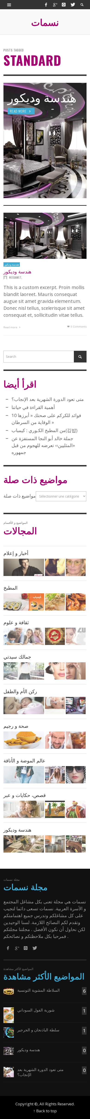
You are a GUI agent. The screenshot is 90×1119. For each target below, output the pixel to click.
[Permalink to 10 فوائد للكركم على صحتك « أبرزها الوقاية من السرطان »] (23, 740)
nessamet (15, 277)
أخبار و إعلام (15, 552)
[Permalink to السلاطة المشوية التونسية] (8, 991)
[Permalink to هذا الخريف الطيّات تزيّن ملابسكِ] (23, 671)
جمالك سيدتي (17, 656)
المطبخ (10, 587)
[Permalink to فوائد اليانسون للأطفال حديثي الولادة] (55, 705)
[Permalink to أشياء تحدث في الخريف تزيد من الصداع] (55, 740)
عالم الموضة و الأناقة (24, 760)
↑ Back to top (45, 1110)
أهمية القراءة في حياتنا (33, 407)
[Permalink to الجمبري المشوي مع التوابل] (76, 602)
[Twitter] (72, 4)
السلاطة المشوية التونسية (38, 990)
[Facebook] (46, 4)
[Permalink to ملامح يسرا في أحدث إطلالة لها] (76, 567)
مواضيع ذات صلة (19, 496)
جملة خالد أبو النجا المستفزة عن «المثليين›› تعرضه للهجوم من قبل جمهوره (43, 445)
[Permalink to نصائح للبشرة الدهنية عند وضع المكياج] (55, 671)
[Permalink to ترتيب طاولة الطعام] (23, 844)
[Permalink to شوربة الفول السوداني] (8, 1015)
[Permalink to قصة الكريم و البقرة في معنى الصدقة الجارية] (55, 809)
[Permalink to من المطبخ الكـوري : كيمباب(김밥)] (23, 602)
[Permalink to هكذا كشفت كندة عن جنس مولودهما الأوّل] (55, 567)
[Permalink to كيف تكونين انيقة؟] (76, 774)
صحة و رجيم (15, 725)
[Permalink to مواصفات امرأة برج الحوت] (76, 636)
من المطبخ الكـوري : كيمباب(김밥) (45, 430)
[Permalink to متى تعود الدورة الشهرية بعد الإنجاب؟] (23, 705)
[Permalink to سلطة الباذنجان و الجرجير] (8, 1032)
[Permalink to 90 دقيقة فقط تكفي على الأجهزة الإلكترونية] (76, 705)
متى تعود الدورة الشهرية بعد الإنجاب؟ (48, 399)
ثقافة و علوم (16, 622)
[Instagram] (63, 4)
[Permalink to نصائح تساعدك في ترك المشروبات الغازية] (76, 740)
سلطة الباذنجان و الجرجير (38, 1029)
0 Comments (78, 326)
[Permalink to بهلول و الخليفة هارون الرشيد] (76, 809)
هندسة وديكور (11, 264)
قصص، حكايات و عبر (24, 794)
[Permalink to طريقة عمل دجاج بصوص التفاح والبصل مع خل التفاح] (55, 602)
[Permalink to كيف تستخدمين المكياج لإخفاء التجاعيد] (76, 671)
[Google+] (55, 4)
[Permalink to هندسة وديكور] (45, 235)
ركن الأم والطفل (20, 691)
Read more (10, 327)
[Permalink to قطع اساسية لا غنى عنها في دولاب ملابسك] (55, 774)
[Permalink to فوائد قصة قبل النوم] (23, 809)
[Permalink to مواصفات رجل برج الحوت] (55, 636)
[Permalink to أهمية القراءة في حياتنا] (23, 636)
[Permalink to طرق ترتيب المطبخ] (55, 844)
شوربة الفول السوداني (35, 1010)
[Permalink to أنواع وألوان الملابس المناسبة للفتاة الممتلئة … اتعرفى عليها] (23, 774)
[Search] (9, 4)
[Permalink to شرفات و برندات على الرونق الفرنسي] (76, 844)
